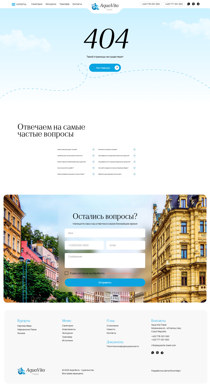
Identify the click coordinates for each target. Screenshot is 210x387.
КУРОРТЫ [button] (21, 4)
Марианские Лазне (27, 329)
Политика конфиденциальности (123, 346)
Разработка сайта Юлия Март (166, 370)
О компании (113, 325)
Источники (67, 340)
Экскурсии (51, 4)
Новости (111, 329)
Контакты (77, 4)
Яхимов (21, 333)
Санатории (36, 4)
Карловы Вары (24, 325)
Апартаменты (69, 329)
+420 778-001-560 (151, 4)
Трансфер (64, 4)
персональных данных (118, 273)
